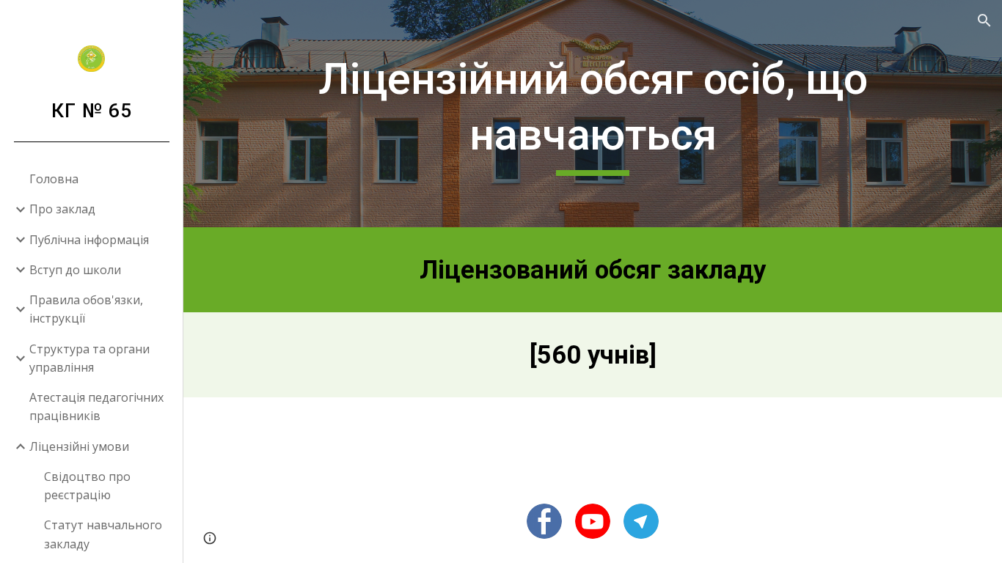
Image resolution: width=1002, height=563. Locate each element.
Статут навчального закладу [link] (103, 534)
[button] (984, 20)
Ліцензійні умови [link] (79, 446)
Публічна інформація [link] (89, 240)
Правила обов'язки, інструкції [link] (86, 309)
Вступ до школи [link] (75, 270)
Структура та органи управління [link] (89, 358)
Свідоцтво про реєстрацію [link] (87, 485)
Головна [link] (53, 179)
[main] (593, 113)
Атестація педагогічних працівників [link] (96, 406)
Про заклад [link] (62, 209)
